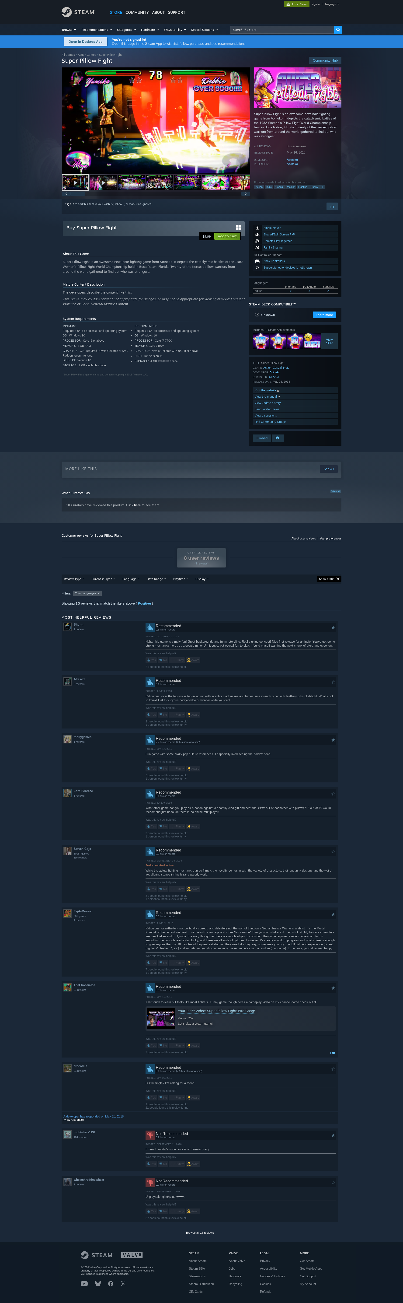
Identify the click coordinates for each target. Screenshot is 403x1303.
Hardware (235, 1276)
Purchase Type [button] (102, 579)
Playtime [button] (179, 579)
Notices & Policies (272, 1276)
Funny (314, 187)
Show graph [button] (326, 579)
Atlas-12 (79, 679)
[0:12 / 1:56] (156, 120)
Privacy (265, 1261)
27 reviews (80, 989)
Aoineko (292, 159)
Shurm (78, 624)
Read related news (267, 409)
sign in (316, 4)
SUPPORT (176, 12)
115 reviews (80, 857)
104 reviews (80, 1137)
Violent (291, 187)
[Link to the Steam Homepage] (78, 16)
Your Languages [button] (85, 593)
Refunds (265, 1291)
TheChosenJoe (84, 985)
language (330, 4)
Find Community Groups (270, 422)
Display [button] (200, 579)
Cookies (265, 1284)
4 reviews (79, 920)
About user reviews (304, 538)
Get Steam (307, 1261)
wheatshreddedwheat (89, 1179)
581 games (80, 916)
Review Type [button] (72, 579)
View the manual (266, 396)
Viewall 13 (329, 341)
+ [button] (322, 187)
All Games (68, 54)
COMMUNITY (137, 12)
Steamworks (197, 1276)
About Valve (237, 1261)
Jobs (232, 1268)
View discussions (266, 415)
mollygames (82, 737)
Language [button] (129, 579)
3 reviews (79, 684)
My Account (308, 1284)
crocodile (80, 1066)
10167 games (81, 853)
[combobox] (282, 30)
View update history (268, 403)
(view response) (73, 1119)
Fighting (302, 187)
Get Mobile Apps (311, 1268)
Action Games (87, 54)
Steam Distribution (201, 1284)
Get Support (308, 1276)
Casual (279, 187)
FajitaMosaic (83, 911)
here (137, 505)
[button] (69, 29)
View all (335, 491)
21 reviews (80, 1070)
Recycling (235, 1284)
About (158, 12)
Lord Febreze (83, 791)
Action (259, 187)
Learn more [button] (324, 315)
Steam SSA (197, 1268)
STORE (116, 12)
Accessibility (268, 1268)
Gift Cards (196, 1291)
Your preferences (330, 538)
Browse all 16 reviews (200, 1232)
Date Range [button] (155, 579)
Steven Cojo (82, 849)
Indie (269, 187)
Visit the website (266, 390)
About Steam (198, 1261)
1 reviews (79, 629)
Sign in (69, 204)
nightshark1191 (84, 1132)
